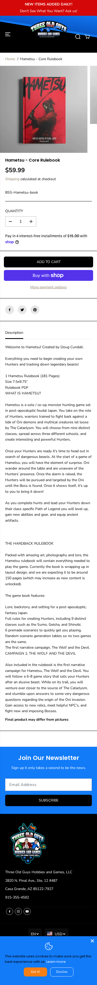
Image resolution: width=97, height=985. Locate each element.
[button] (8, 34)
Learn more (56, 961)
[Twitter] (22, 309)
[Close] (92, 940)
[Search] (78, 36)
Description (14, 332)
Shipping (12, 179)
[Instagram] (18, 911)
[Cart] (87, 36)
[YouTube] (27, 911)
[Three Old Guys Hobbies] (48, 36)
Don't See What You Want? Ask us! (48, 11)
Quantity (14, 211)
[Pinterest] (35, 309)
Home (10, 59)
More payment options (48, 287)
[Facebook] (9, 309)
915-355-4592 (17, 897)
